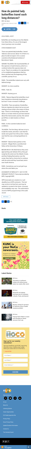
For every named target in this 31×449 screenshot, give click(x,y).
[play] (2, 447)
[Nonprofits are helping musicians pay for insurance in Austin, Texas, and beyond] (7, 293)
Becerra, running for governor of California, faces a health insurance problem (21, 306)
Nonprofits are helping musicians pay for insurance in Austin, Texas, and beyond (20, 294)
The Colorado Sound (8, 432)
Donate (26, 2)
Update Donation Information (10, 425)
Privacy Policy (6, 418)
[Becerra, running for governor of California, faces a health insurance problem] (7, 305)
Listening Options (7, 408)
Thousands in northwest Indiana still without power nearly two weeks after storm (21, 282)
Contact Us (6, 428)
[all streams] (29, 447)
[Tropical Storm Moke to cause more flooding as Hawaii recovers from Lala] (7, 317)
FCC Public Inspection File (9, 415)
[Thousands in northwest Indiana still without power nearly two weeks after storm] (7, 281)
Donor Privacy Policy (8, 422)
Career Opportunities (8, 412)
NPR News (6, 196)
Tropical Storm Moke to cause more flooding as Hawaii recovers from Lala (21, 318)
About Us (5, 405)
